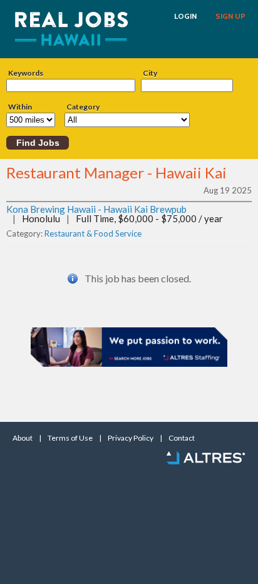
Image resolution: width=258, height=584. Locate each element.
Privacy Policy (130, 438)
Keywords (25, 73)
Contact (181, 438)
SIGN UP (230, 16)
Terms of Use (70, 438)
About (23, 438)
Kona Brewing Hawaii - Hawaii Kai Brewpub (96, 209)
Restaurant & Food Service (93, 233)
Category (83, 107)
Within (20, 107)
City (150, 73)
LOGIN (185, 16)
